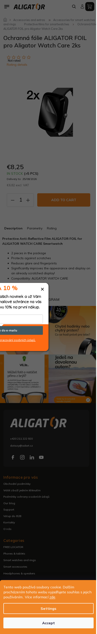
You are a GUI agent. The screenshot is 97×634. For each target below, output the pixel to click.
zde (52, 597)
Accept (48, 623)
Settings (48, 608)
